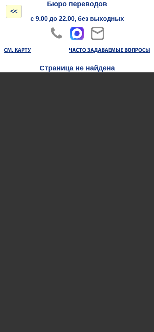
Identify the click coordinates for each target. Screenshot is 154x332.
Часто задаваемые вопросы (109, 50)
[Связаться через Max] (77, 33)
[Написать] (97, 33)
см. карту (17, 50)
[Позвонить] (56, 33)
